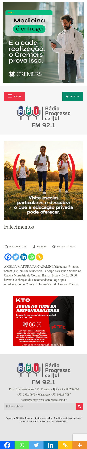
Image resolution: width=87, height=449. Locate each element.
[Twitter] (15, 257)
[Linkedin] (23, 257)
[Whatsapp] (31, 257)
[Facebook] (8, 257)
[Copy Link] (39, 257)
